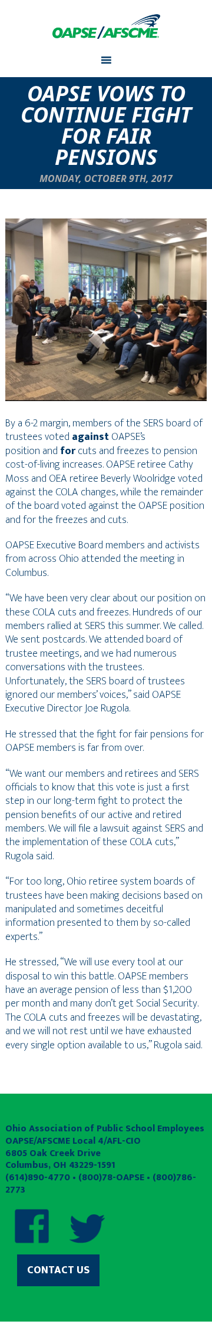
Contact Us (58, 1270)
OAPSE (106, 26)
